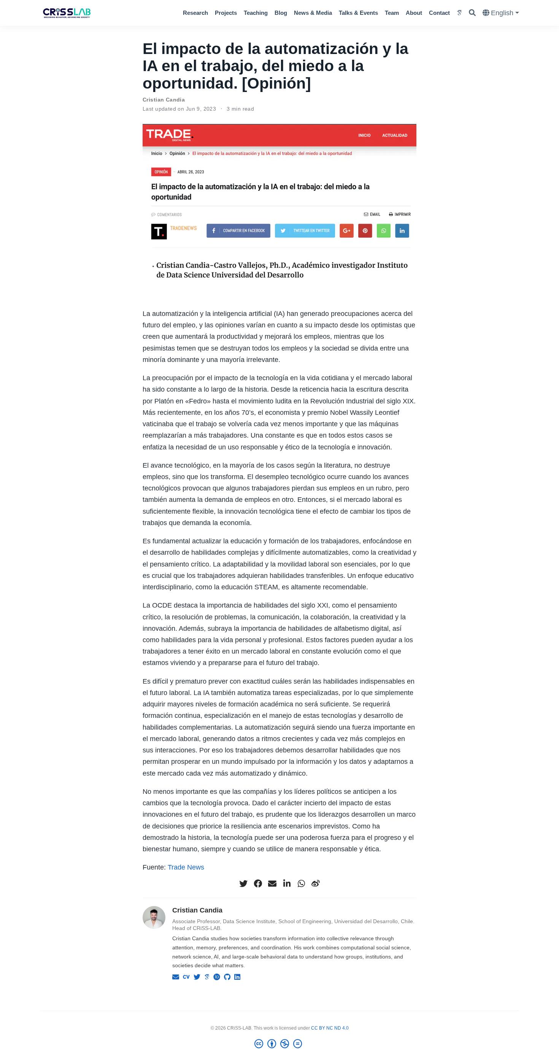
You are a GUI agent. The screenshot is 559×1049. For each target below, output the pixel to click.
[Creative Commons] (279, 1044)
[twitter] (243, 883)
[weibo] (315, 883)
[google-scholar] (459, 13)
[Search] (472, 13)
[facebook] (258, 883)
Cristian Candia (164, 100)
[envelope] (272, 883)
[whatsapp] (301, 883)
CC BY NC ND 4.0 (330, 1028)
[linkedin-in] (286, 883)
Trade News (186, 867)
